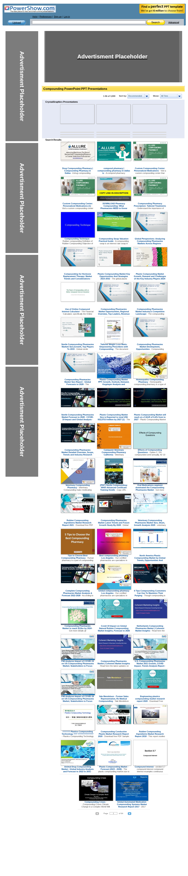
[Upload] (16, 22)
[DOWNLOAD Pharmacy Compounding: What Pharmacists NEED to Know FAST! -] (114, 200)
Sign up (58, 16)
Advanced (173, 22)
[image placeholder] (71, 114)
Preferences (45, 16)
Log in (67, 16)
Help (34, 16)
